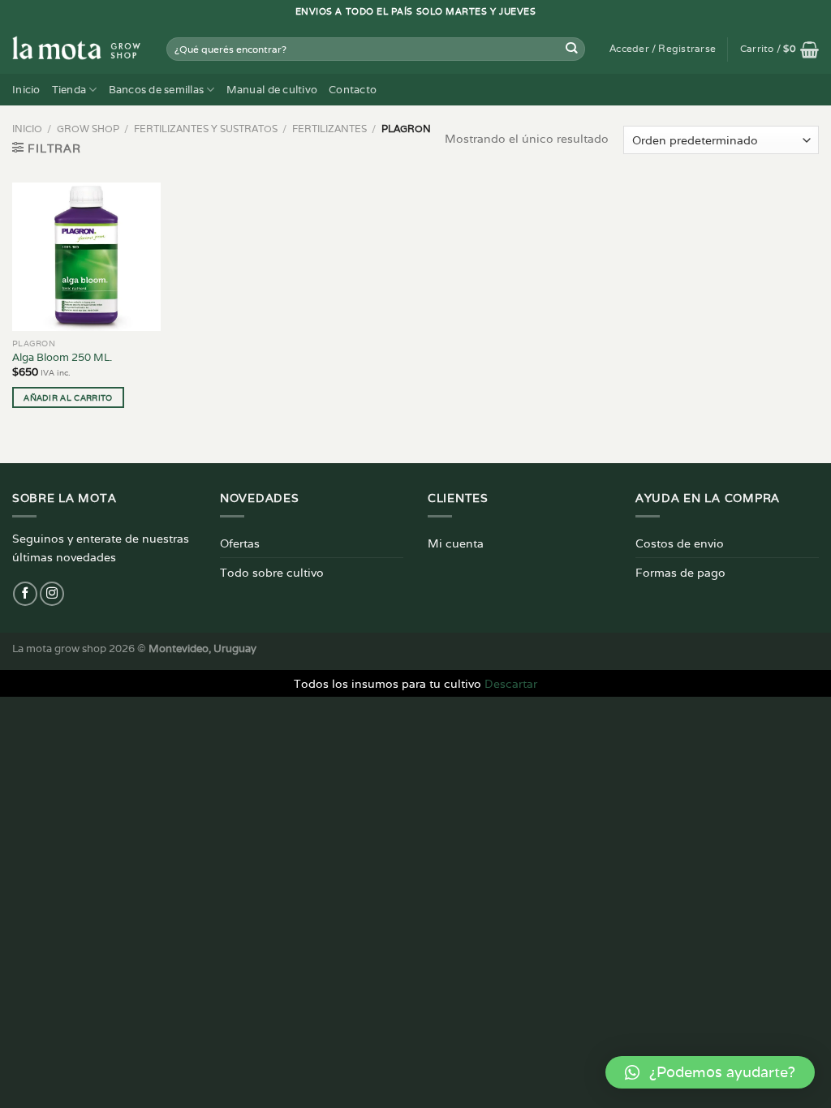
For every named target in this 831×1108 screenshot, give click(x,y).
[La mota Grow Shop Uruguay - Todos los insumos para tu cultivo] (77, 48)
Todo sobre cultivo (272, 572)
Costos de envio (679, 543)
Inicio (26, 90)
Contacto (353, 90)
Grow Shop (88, 128)
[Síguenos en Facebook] (25, 594)
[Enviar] (571, 49)
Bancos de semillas (157, 90)
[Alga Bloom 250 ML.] (86, 257)
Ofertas (240, 543)
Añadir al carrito (68, 397)
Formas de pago (680, 572)
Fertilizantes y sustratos (206, 128)
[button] (710, 1072)
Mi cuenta (456, 543)
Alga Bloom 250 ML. (62, 357)
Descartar (510, 683)
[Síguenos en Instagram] (52, 594)
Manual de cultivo (271, 90)
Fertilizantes (329, 128)
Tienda (69, 90)
